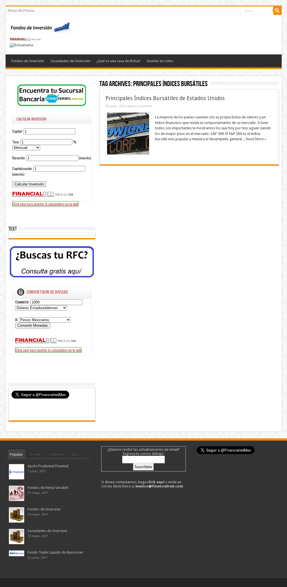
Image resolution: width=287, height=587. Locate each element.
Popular (16, 454)
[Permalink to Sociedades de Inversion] (16, 543)
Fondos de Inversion (44, 509)
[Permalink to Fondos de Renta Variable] (16, 500)
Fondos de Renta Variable (47, 487)
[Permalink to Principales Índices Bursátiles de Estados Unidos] (128, 154)
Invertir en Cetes (160, 61)
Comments (56, 454)
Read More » (256, 139)
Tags (75, 454)
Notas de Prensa (21, 10)
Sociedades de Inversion (47, 531)
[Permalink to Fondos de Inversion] (16, 521)
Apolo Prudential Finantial (47, 466)
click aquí (155, 482)
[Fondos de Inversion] (40, 30)
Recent (35, 454)
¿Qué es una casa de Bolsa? (118, 61)
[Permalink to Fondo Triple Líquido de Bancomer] (16, 555)
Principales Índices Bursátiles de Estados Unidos (165, 98)
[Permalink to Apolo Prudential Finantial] (16, 478)
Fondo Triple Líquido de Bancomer (55, 552)
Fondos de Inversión (27, 61)
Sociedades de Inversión (70, 61)
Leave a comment (139, 106)
